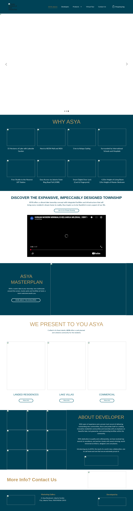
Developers (65, 7)
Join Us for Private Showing (66, 210)
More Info (26, 400)
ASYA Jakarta (52, 7)
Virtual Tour (90, 7)
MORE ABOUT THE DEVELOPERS (25, 300)
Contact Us (102, 7)
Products (76, 7)
